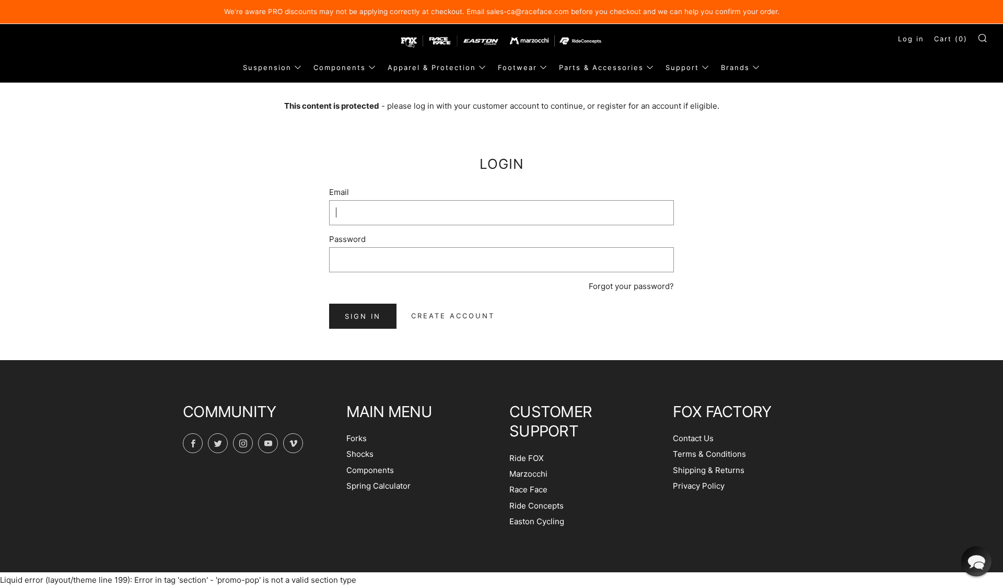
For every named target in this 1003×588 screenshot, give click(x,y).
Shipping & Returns (708, 470)
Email (339, 192)
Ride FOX (526, 458)
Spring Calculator (378, 486)
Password (347, 239)
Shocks (360, 454)
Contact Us (693, 438)
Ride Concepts (536, 506)
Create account (453, 316)
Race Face (528, 489)
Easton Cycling (536, 521)
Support (682, 67)
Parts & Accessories (601, 67)
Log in (911, 38)
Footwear (517, 67)
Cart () (950, 38)
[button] (976, 561)
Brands (735, 67)
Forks (356, 438)
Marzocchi (528, 474)
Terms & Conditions (709, 454)
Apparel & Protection (432, 67)
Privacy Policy (699, 486)
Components (339, 67)
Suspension (267, 67)
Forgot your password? (631, 286)
